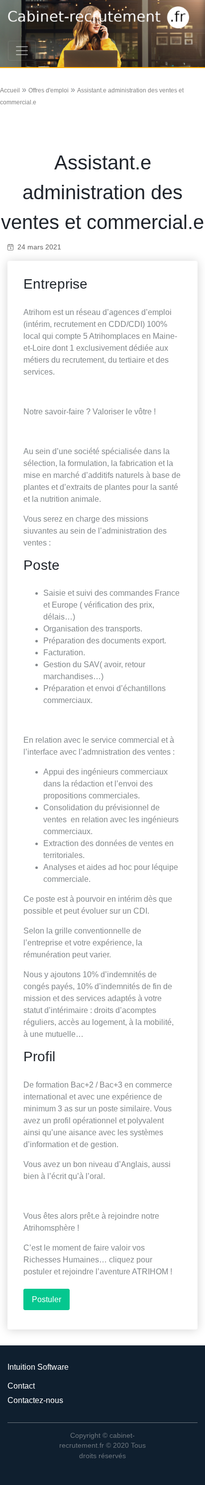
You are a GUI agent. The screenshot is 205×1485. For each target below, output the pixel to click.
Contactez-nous (35, 1400)
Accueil (10, 90)
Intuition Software (38, 1367)
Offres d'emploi (48, 90)
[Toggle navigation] (22, 51)
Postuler (46, 1299)
